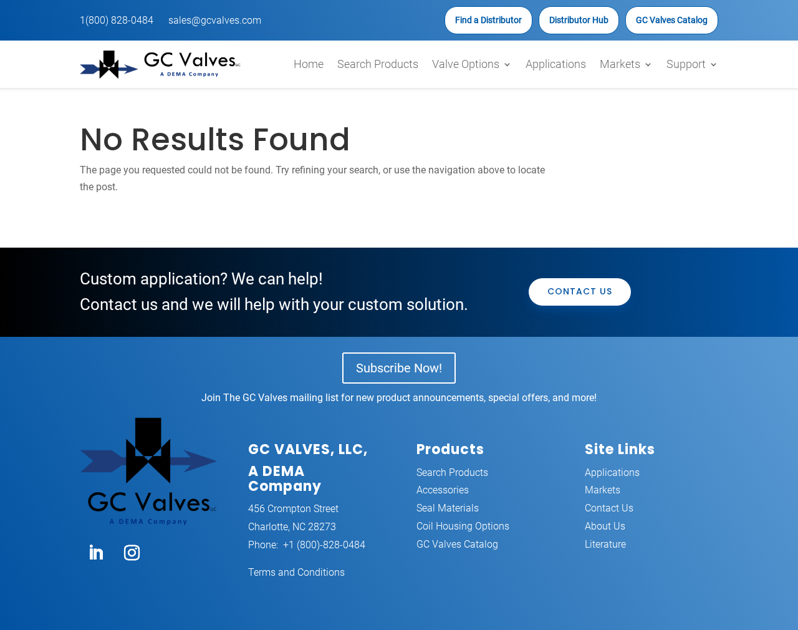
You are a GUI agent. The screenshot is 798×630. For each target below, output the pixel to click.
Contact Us (579, 291)
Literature (605, 544)
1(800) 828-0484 (116, 20)
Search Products (377, 63)
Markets (620, 63)
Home (309, 63)
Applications (556, 63)
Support (686, 63)
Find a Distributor (488, 20)
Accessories (442, 490)
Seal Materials (447, 508)
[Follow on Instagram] (131, 553)
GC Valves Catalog (672, 20)
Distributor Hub (578, 20)
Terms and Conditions (296, 572)
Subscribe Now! (399, 368)
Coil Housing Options (462, 526)
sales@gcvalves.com (214, 20)
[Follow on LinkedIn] (95, 553)
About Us (605, 526)
